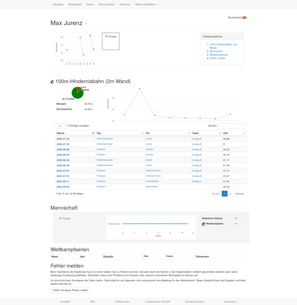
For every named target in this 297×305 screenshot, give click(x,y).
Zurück (216, 193)
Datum (60, 133)
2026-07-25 (63, 138)
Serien (90, 4)
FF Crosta (64, 218)
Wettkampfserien (219, 54)
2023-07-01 (63, 170)
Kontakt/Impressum (194, 301)
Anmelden (65, 301)
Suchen (212, 125)
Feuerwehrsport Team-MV (157, 301)
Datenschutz (230, 301)
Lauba (149, 138)
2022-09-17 (63, 181)
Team (195, 133)
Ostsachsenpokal (105, 138)
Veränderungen (122, 301)
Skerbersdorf (152, 186)
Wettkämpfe (75, 4)
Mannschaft (216, 51)
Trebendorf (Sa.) (153, 170)
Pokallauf (101, 149)
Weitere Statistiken (145, 4)
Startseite (58, 4)
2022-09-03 (63, 186)
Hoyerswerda (152, 181)
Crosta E (197, 138)
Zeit (225, 133)
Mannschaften (106, 4)
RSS (93, 301)
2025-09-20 (63, 149)
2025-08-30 (63, 160)
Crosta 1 (197, 181)
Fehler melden (218, 58)
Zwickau (150, 149)
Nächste (239, 193)
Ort (148, 133)
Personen (125, 4)
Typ (99, 133)
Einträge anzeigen (79, 125)
